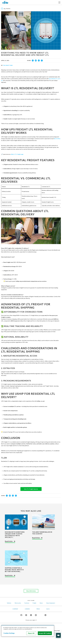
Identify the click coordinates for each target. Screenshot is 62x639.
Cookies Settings (9, 633)
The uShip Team (8, 65)
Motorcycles (18, 603)
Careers (27, 609)
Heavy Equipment (50, 603)
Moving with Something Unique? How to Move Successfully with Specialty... (15, 534)
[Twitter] (31, 615)
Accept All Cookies (45, 633)
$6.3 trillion (57, 138)
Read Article (9, 541)
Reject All (31, 633)
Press (38, 609)
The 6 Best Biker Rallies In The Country (42, 533)
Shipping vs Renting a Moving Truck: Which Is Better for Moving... (14, 569)
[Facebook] (21, 615)
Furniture (26, 603)
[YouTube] (36, 615)
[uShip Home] (5, 2)
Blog (48, 609)
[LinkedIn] (45, 615)
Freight (34, 603)
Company (15, 609)
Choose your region (30, 620)
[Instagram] (26, 615)
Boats (41, 603)
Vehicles (9, 603)
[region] (27, 631)
